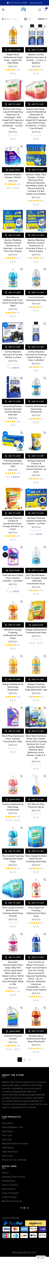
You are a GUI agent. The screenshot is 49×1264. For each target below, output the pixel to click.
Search (5, 1172)
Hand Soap (7, 1131)
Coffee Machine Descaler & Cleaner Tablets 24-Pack (13, 355)
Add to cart (14, 50)
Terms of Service (10, 1185)
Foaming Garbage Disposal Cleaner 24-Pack (13, 464)
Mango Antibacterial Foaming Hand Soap (36, 631)
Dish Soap (7, 1139)
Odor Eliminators (10, 1151)
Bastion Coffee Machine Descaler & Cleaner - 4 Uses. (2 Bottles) (36, 58)
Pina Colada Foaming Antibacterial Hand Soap (13, 859)
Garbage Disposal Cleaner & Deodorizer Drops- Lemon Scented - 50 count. (36, 466)
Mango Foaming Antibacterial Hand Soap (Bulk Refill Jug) (36, 687)
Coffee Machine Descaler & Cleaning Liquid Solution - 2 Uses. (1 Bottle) (36, 356)
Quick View (21, 26)
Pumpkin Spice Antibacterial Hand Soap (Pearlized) (36, 1039)
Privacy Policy (8, 1180)
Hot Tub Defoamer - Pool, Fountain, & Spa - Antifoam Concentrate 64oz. (36, 579)
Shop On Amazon (10, 1193)
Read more (14, 570)
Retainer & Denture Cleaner (15, 1143)
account (40, 9)
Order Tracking (9, 1197)
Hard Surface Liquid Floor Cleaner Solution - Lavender (13, 578)
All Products (7, 1123)
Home (6, 19)
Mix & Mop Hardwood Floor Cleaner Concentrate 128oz (13, 739)
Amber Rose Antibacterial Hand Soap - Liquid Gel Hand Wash (12, 58)
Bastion (13, 66)
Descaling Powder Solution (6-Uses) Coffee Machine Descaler (13, 410)
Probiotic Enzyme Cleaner (13, 1037)
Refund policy (8, 1189)
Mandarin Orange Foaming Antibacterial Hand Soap (12, 634)
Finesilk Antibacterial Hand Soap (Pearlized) (36, 409)
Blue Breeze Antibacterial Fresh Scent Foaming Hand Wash (12, 301)
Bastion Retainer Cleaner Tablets (12, 176)
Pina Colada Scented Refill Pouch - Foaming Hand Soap (36, 859)
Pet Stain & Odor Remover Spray (36, 805)
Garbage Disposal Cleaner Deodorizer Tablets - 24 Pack (36, 521)
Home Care (7, 1155)
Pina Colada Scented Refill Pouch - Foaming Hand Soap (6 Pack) (13, 912)
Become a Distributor (12, 1201)
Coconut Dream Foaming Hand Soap (36, 298)
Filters (41, 19)
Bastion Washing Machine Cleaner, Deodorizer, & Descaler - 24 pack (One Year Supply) (12, 245)
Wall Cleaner (8, 1147)
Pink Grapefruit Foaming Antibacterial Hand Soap (36, 912)
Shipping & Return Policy (13, 1176)
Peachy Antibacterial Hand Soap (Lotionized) (12, 807)
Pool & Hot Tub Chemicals (14, 1159)
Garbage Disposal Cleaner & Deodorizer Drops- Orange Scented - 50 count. (12, 523)
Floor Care (7, 1135)
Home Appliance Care (12, 1127)
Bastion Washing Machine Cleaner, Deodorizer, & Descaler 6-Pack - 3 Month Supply (36, 245)
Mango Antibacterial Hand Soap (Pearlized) (13, 687)
